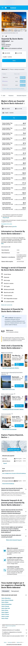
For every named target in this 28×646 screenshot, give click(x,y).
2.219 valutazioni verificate (15, 48)
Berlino (18, 642)
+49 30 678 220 (6, 46)
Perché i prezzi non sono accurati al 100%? (13, 636)
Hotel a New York (6, 608)
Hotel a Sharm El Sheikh (7, 600)
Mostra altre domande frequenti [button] (14, 540)
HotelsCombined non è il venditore (11, 630)
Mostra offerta (17, 364)
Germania (10, 642)
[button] (2, 7)
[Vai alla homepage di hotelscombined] (10, 7)
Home (5, 642)
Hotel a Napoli (5, 612)
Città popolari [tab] (5, 591)
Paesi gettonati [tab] (15, 591)
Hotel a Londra (5, 616)
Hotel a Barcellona (6, 598)
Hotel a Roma (5, 610)
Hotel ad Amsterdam (6, 604)
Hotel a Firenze (5, 614)
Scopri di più (6, 217)
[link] (10, 368)
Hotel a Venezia (5, 606)
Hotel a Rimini (5, 602)
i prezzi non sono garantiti (10, 625)
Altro (2, 243)
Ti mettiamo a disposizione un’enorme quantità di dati (12, 633)
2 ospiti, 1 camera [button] (7, 57)
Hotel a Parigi (5, 618)
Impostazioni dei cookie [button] (6, 224)
